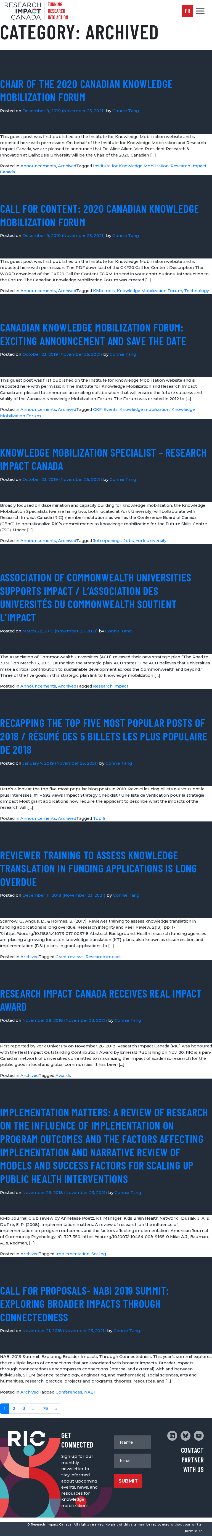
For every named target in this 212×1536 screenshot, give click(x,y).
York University (151, 540)
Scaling (98, 1253)
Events (111, 409)
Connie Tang (125, 110)
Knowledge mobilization (144, 409)
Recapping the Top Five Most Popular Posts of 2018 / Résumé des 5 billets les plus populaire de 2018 (103, 736)
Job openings (107, 540)
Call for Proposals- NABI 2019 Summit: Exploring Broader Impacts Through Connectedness (84, 1304)
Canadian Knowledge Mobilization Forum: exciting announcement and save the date (93, 333)
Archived (67, 165)
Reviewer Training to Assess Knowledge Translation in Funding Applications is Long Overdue (98, 868)
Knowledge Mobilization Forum (149, 290)
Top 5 (99, 818)
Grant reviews (69, 956)
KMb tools (104, 290)
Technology (196, 290)
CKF (97, 409)
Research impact (110, 686)
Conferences (68, 1392)
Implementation (72, 1253)
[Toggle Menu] (200, 11)
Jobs (129, 540)
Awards (63, 1075)
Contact (192, 1450)
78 (45, 1408)
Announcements (38, 165)
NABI (89, 1392)
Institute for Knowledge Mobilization (131, 165)
